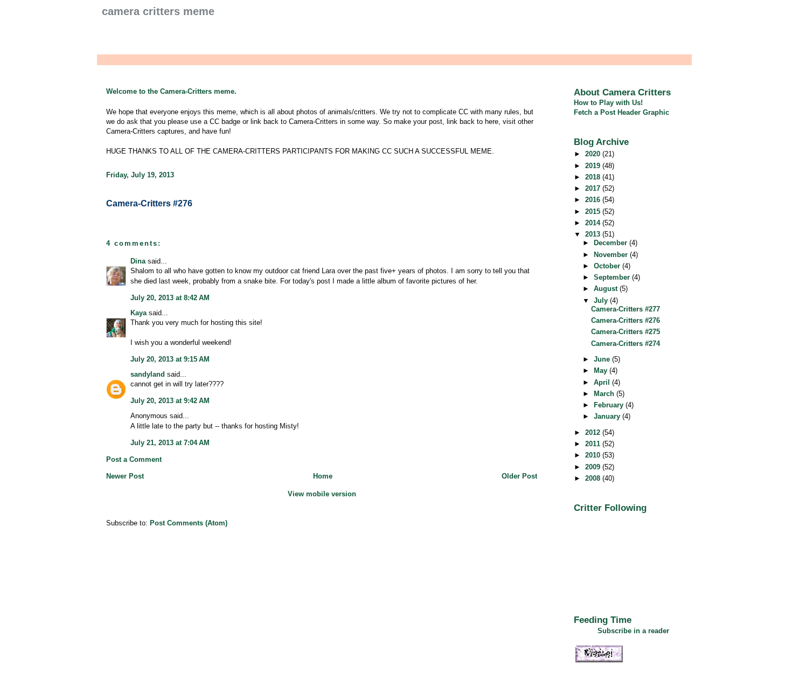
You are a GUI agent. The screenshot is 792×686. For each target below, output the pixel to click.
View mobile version (322, 494)
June (603, 359)
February (610, 405)
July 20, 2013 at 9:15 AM (170, 359)
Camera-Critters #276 (149, 203)
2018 (593, 177)
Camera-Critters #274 (625, 343)
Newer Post (125, 476)
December (611, 243)
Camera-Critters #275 (625, 332)
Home (322, 476)
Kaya (138, 313)
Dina (137, 261)
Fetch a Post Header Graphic (621, 112)
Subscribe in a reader (633, 631)
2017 (593, 188)
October (608, 266)
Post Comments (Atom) (188, 523)
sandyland (147, 374)
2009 (593, 467)
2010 (593, 455)
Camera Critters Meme (158, 11)
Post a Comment (134, 459)
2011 (593, 444)
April (603, 382)
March (605, 394)
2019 (593, 166)
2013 (593, 234)
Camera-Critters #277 (625, 309)
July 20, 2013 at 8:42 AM (170, 298)
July (602, 300)
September (613, 277)
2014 (593, 223)
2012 (593, 432)
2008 (593, 478)
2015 (593, 211)
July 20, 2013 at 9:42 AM (170, 401)
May (601, 370)
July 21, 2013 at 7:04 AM (170, 443)
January (608, 416)
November (612, 255)
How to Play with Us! (608, 103)
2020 (593, 154)
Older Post (519, 476)
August (607, 289)
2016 (593, 200)
